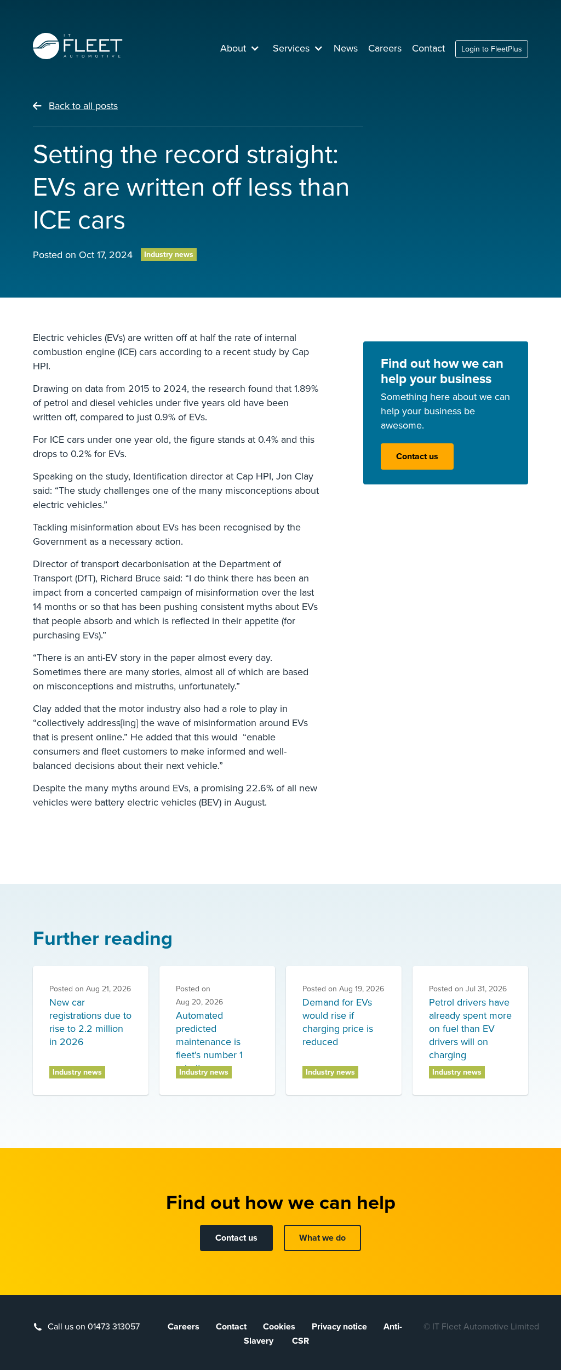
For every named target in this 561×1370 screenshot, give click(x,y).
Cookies (279, 1326)
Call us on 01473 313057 (94, 1326)
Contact (428, 48)
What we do (322, 1237)
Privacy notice (339, 1326)
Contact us (417, 456)
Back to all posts (83, 106)
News (346, 48)
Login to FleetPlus (491, 49)
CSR (300, 1340)
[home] (78, 46)
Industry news (168, 254)
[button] (240, 48)
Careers (385, 48)
